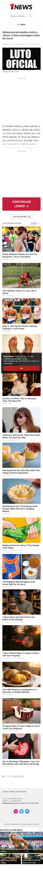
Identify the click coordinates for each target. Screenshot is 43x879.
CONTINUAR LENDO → (21, 204)
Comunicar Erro (20, 217)
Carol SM (35, 44)
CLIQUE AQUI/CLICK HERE (29, 803)
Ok (21, 368)
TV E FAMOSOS (15, 776)
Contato (5, 792)
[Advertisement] (21, 100)
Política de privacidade (18, 792)
